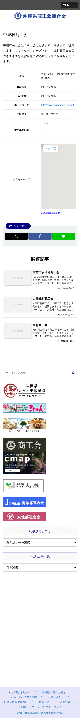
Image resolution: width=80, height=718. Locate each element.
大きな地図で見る (49, 212)
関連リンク (27, 706)
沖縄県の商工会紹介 (53, 692)
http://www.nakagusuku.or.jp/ (56, 105)
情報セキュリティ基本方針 (54, 702)
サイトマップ (53, 706)
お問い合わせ (56, 697)
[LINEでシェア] (63, 236)
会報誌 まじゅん (21, 692)
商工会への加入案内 (25, 697)
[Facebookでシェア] (40, 236)
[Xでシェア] (16, 236)
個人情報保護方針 (17, 702)
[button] (73, 373)
